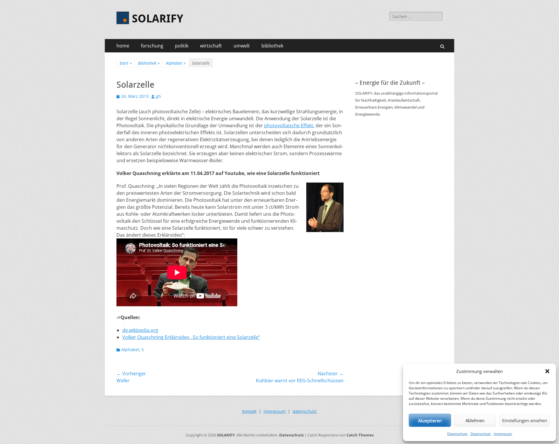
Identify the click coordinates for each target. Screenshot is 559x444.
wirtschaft (211, 46)
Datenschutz (457, 433)
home (122, 46)
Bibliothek (149, 63)
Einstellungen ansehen (524, 420)
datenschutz (305, 411)
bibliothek (272, 46)
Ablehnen (475, 420)
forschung (152, 46)
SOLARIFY (157, 18)
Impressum (503, 433)
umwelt (241, 46)
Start (125, 63)
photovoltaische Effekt (288, 125)
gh (158, 96)
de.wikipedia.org (140, 330)
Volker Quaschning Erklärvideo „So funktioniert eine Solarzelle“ (191, 337)
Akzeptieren (430, 420)
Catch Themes (360, 435)
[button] (547, 371)
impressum (274, 411)
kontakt (249, 411)
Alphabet (176, 63)
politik (181, 46)
